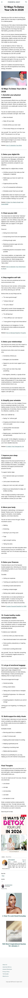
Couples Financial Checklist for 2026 (16, 606)
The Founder (6, 974)
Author (3, 856)
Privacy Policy (6, 971)
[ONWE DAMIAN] (4, 863)
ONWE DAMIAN (11, 859)
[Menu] (2, 2)
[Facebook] (23, 861)
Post (3, 875)
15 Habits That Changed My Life (15, 446)
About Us (5, 964)
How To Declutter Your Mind (14, 145)
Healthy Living (4, 888)
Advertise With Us (7, 967)
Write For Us (5, 976)
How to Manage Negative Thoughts (16, 333)
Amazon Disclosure (7, 969)
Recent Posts (8, 856)
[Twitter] (25, 861)
